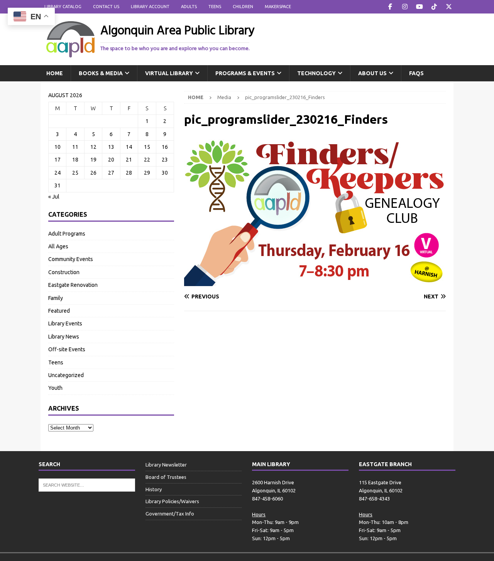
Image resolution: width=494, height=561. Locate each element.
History (153, 489)
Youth (55, 388)
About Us (372, 73)
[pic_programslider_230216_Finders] (315, 281)
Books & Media (101, 73)
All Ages (58, 246)
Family (55, 298)
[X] (448, 6)
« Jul (53, 197)
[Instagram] (404, 6)
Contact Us (106, 6)
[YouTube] (419, 6)
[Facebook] (390, 6)
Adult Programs (66, 234)
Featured (59, 311)
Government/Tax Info (169, 513)
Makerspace (278, 6)
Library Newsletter (166, 464)
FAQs (416, 73)
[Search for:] (87, 484)
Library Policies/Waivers (172, 501)
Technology (316, 73)
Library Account (150, 6)
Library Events (65, 323)
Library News (63, 337)
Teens (214, 6)
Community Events (70, 259)
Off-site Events (66, 349)
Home (54, 73)
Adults (189, 6)
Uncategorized (66, 375)
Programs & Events (245, 73)
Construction (64, 272)
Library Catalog (62, 6)
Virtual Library (169, 73)
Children (243, 6)
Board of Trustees (165, 477)
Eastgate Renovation (73, 285)
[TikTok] (434, 6)
